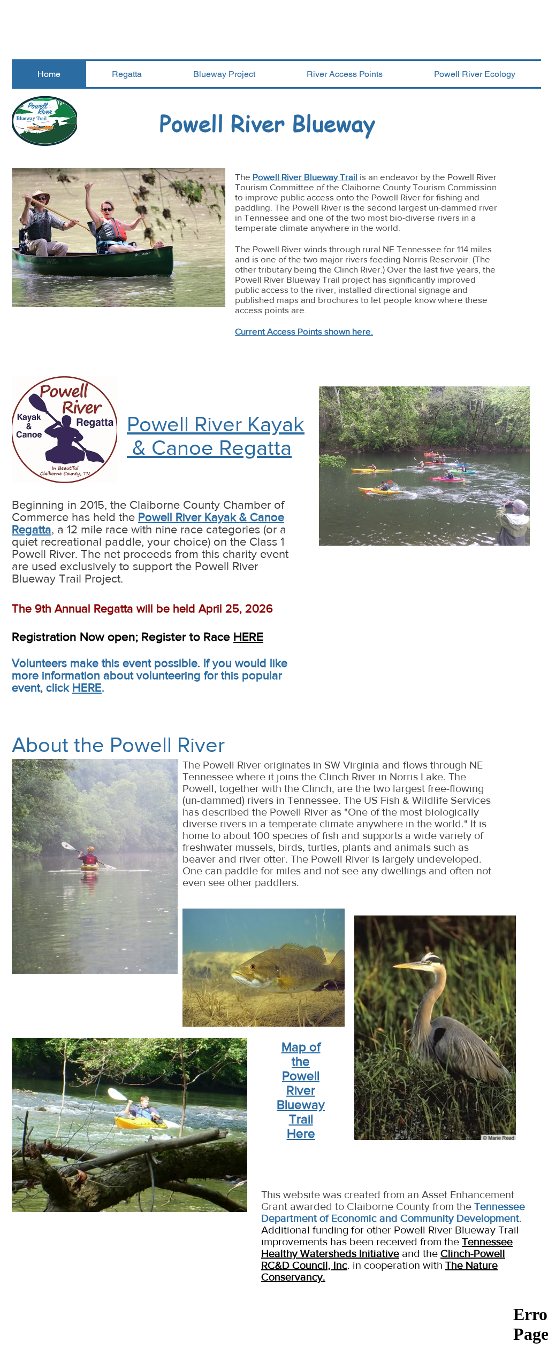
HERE (248, 636)
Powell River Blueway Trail (305, 177)
